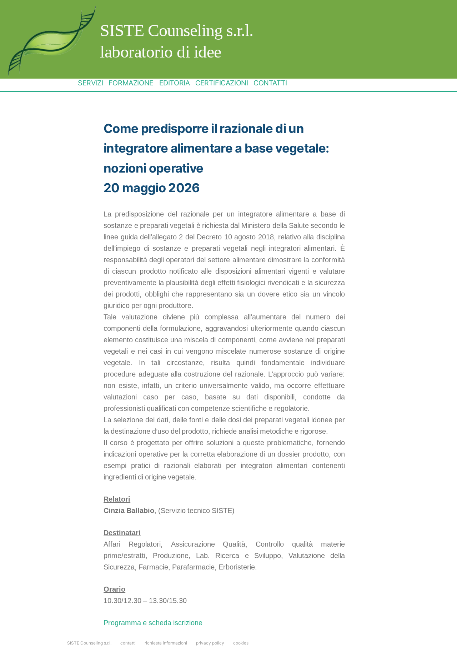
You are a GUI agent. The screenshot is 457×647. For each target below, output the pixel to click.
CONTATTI (270, 83)
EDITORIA (174, 83)
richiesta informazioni (166, 643)
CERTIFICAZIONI (221, 83)
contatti (128, 643)
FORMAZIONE (131, 83)
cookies (240, 643)
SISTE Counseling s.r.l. (176, 30)
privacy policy (210, 643)
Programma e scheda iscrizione (153, 622)
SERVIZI (90, 83)
